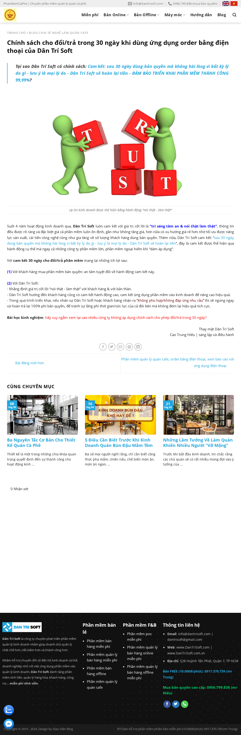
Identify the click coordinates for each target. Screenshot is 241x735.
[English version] (225, 3)
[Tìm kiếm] (234, 15)
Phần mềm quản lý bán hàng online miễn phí (142, 653)
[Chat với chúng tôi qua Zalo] (9, 709)
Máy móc (173, 14)
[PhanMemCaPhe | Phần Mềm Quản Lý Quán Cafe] (24, 15)
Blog (221, 14)
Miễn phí (90, 14)
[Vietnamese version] (233, 3)
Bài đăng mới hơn (29, 363)
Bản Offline (145, 14)
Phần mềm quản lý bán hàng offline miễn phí (142, 672)
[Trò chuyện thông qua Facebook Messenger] (9, 723)
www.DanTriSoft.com (193, 647)
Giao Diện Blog (63, 729)
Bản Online (114, 14)
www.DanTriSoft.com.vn (186, 653)
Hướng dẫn (201, 14)
